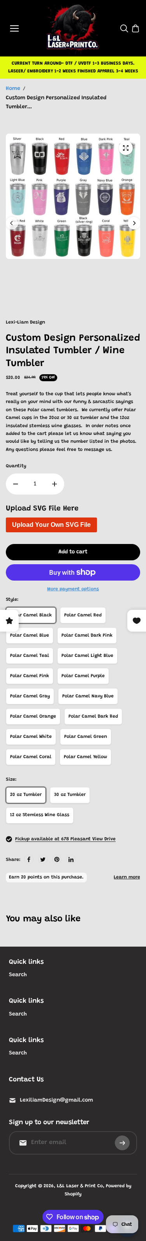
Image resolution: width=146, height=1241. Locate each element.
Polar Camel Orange (33, 716)
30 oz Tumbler (70, 794)
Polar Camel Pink (29, 676)
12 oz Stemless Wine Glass (39, 815)
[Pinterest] (57, 859)
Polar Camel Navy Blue (88, 696)
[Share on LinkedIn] (71, 859)
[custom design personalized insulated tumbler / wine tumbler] (125, 148)
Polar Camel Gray (30, 696)
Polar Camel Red (83, 615)
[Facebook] (28, 859)
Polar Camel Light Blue (87, 655)
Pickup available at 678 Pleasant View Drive (65, 839)
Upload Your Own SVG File (51, 524)
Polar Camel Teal (29, 655)
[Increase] (54, 484)
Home (13, 89)
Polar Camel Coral (30, 757)
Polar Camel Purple (83, 676)
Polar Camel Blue (29, 635)
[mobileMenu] (14, 28)
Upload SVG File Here (42, 508)
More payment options (73, 589)
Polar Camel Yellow (85, 757)
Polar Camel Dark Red (93, 716)
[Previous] (12, 223)
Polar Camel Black (31, 615)
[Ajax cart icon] (135, 28)
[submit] (122, 1142)
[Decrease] (15, 484)
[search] (124, 28)
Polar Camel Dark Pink (87, 635)
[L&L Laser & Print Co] (73, 28)
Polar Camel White (31, 736)
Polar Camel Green (85, 736)
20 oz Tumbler (26, 794)
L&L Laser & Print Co (80, 1186)
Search (18, 975)
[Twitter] (42, 859)
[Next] (134, 223)
